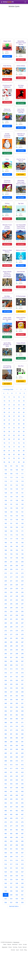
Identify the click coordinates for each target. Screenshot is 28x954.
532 (5, 879)
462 (17, 811)
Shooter (13, 950)
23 (19, 405)
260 (5, 619)
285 (11, 642)
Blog (25, 950)
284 (5, 642)
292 (5, 650)
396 (5, 749)
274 (17, 631)
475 (22, 822)
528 (5, 876)
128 (5, 493)
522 (17, 868)
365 (11, 719)
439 (22, 788)
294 (17, 650)
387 (22, 738)
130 (17, 493)
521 (11, 868)
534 (17, 879)
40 (4, 420)
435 (22, 784)
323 (22, 676)
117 (11, 481)
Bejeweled (4, 947)
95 (4, 462)
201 (11, 562)
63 (19, 435)
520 (5, 868)
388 (5, 742)
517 (11, 864)
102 (17, 466)
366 (17, 719)
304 (5, 661)
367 (22, 719)
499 (22, 845)
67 (14, 439)
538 (17, 883)
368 (5, 722)
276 (5, 634)
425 (11, 776)
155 (22, 516)
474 (17, 822)
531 (22, 876)
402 (17, 753)
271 (22, 627)
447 (22, 795)
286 (17, 642)
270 (17, 627)
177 (11, 539)
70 (4, 443)
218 (17, 577)
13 (19, 397)
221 (11, 581)
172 (5, 535)
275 (22, 631)
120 (5, 485)
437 (11, 788)
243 (22, 600)
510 (17, 856)
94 (23, 458)
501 (11, 849)
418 (17, 768)
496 (5, 845)
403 (22, 753)
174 (17, 535)
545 (11, 891)
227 (22, 585)
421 (11, 772)
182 (17, 542)
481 (11, 830)
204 (5, 565)
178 (17, 539)
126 (17, 489)
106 (17, 470)
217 (11, 577)
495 (22, 841)
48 (19, 424)
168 (5, 531)
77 (14, 447)
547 (22, 891)
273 (11, 631)
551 (22, 895)
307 (22, 661)
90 (4, 458)
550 (17, 895)
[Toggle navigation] (25, 2)
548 (5, 895)
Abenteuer (15, 944)
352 (5, 707)
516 (5, 864)
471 (22, 818)
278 (17, 634)
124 (5, 489)
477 (11, 826)
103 (22, 466)
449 (11, 799)
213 (11, 573)
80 (4, 451)
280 (5, 638)
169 (11, 531)
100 (5, 466)
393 (11, 745)
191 (22, 550)
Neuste (9, 944)
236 (5, 596)
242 (17, 600)
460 (5, 811)
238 (17, 596)
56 (9, 431)
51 (9, 428)
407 (22, 757)
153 (11, 516)
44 (23, 420)
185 (11, 546)
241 (11, 600)
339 (22, 692)
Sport (17, 950)
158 (17, 519)
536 (5, 883)
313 (11, 669)
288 (5, 646)
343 (22, 696)
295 (22, 650)
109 (11, 474)
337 (11, 692)
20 (4, 405)
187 (22, 546)
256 (5, 615)
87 (14, 454)
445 (11, 795)
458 (17, 807)
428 (5, 780)
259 (22, 615)
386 (17, 738)
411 (22, 761)
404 (5, 757)
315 (22, 669)
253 (11, 611)
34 (23, 412)
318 (17, 673)
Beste (4, 944)
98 (19, 462)
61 (9, 435)
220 (5, 581)
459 (22, 807)
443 (22, 791)
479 (22, 826)
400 (5, 753)
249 (11, 608)
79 (23, 447)
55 (4, 431)
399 (22, 749)
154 (17, 516)
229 (11, 588)
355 (22, 707)
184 (5, 546)
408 (5, 761)
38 (19, 416)
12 (14, 397)
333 (11, 688)
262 (17, 619)
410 (17, 761)
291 (22, 646)
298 (17, 654)
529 (11, 876)
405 (11, 757)
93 (19, 458)
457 (11, 807)
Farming (15, 947)
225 (11, 585)
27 (14, 408)
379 (22, 730)
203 (22, 562)
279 (22, 634)
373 (11, 726)
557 (11, 902)
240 (5, 600)
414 (17, 765)
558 (17, 902)
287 (22, 642)
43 (19, 420)
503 (22, 849)
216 (5, 577)
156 (5, 519)
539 (22, 883)
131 (22, 493)
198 (17, 558)
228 (5, 588)
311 (22, 665)
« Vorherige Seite (8, 389)
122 (17, 485)
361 (11, 715)
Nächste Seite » (14, 906)
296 (5, 654)
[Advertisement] (14, 23)
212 (5, 573)
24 (23, 405)
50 (4, 428)
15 (4, 401)
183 (22, 542)
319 (22, 673)
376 (5, 730)
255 (22, 611)
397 (11, 749)
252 (5, 611)
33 (19, 412)
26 (9, 408)
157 (11, 519)
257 (11, 615)
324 (5, 680)
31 (9, 412)
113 (11, 477)
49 (23, 424)
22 (14, 405)
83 (19, 451)
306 (17, 661)
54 (23, 428)
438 (17, 788)
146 (17, 508)
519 (22, 864)
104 (5, 470)
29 (23, 408)
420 (5, 772)
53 (19, 428)
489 (11, 837)
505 (11, 853)
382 (17, 734)
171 (22, 531)
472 (5, 822)
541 (11, 887)
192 (5, 554)
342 (17, 696)
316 (5, 673)
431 (22, 780)
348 (5, 703)
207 (22, 565)
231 (22, 588)
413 (11, 765)
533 (11, 879)
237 (11, 596)
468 (5, 818)
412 (5, 765)
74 (23, 443)
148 (5, 512)
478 (17, 826)
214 (17, 573)
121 (11, 485)
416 (5, 768)
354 (17, 707)
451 (22, 799)
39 (23, 416)
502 (17, 849)
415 (22, 765)
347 (22, 699)
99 (23, 462)
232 (5, 592)
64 (23, 435)
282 (17, 638)
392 (5, 745)
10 (4, 397)
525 (11, 872)
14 (23, 397)
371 (22, 722)
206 (17, 565)
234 (17, 592)
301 (11, 657)
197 (11, 558)
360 (5, 715)
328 (5, 684)
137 (11, 500)
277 (11, 634)
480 (5, 830)
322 (17, 676)
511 (22, 856)
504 (5, 853)
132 (5, 497)
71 (9, 443)
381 (11, 734)
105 (11, 470)
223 (22, 581)
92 (14, 458)
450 (17, 799)
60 (4, 435)
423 (22, 772)
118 (17, 481)
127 (22, 489)
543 (22, 887)
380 (5, 734)
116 (5, 481)
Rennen (25, 947)
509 (11, 856)
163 (22, 523)
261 (11, 619)
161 (11, 523)
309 (11, 665)
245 (11, 604)
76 (9, 447)
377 (11, 730)
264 (5, 623)
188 (5, 550)
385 (11, 738)
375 (22, 726)
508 (5, 856)
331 (22, 684)
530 (17, 876)
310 (17, 665)
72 (14, 443)
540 (5, 887)
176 (5, 539)
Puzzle (20, 947)
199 (22, 558)
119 (22, 481)
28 (19, 408)
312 (5, 669)
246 (17, 604)
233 (11, 592)
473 (11, 822)
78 (19, 447)
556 (5, 902)
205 (11, 565)
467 (22, 814)
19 (23, 401)
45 (4, 424)
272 (5, 631)
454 (17, 803)
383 (22, 734)
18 (19, 401)
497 (11, 845)
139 (22, 500)
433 (11, 784)
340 (5, 696)
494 (17, 841)
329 (11, 684)
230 (17, 588)
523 (22, 868)
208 (5, 569)
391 (22, 742)
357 (11, 711)
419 (22, 768)
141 (11, 504)
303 (22, 657)
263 (22, 619)
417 (11, 768)
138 (17, 500)
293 (11, 650)
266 (17, 623)
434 (17, 784)
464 (5, 814)
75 (4, 447)
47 (14, 424)
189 (11, 550)
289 (11, 646)
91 (9, 458)
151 (22, 512)
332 (5, 688)
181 (11, 542)
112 (5, 477)
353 (11, 707)
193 (11, 554)
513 (11, 860)
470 (17, 818)
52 (14, 428)
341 (11, 696)
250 (17, 608)
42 (14, 420)
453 (11, 803)
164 (5, 527)
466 (17, 814)
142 (17, 504)
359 (22, 711)
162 (17, 523)
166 (17, 527)
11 (9, 397)
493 (11, 841)
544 (5, 891)
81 (9, 451)
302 (17, 657)
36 (9, 416)
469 (11, 818)
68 (19, 439)
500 (5, 849)
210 (17, 569)
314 (17, 669)
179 (22, 539)
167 (22, 527)
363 (22, 715)
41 (9, 420)
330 (17, 684)
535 (22, 879)
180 (5, 542)
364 (5, 719)
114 (17, 477)
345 (11, 699)
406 (17, 757)
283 (22, 638)
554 (17, 899)
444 (5, 795)
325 (11, 680)
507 (22, 853)
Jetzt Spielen (7, 56)
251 (22, 608)
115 (22, 477)
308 (5, 665)
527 (22, 872)
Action (20, 944)
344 (5, 699)
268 (5, 627)
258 (17, 615)
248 (5, 608)
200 (5, 562)
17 (14, 401)
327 (22, 680)
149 (11, 512)
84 (23, 451)
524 (5, 872)
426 (17, 776)
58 (19, 431)
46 (9, 424)
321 (11, 676)
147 (22, 508)
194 (17, 554)
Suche (21, 950)
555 (22, 899)
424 (5, 776)
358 (17, 711)
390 (17, 742)
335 (22, 688)
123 (22, 485)
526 (17, 872)
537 (11, 883)
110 (17, 474)
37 (14, 416)
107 (22, 470)
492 (5, 841)
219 (22, 577)
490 (17, 837)
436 (5, 788)
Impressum (16, 942)
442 (17, 791)
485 (11, 833)
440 (5, 791)
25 (4, 408)
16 (9, 401)
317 (11, 673)
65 (4, 439)
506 (17, 853)
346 (17, 699)
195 (22, 554)
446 (17, 795)
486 (17, 833)
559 (22, 902)
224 (5, 585)
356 (5, 711)
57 (14, 431)
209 (11, 569)
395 (22, 745)
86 (9, 454)
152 (5, 516)
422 (17, 772)
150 (17, 512)
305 (11, 661)
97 (14, 462)
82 (14, 451)
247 (22, 604)
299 (22, 654)
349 (11, 703)
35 (4, 416)
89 (23, 454)
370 (17, 722)
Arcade (25, 944)
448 (5, 799)
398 (17, 749)
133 (11, 497)
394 (17, 745)
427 (22, 776)
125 (11, 489)
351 (22, 703)
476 (5, 826)
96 (9, 462)
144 (5, 508)
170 (17, 531)
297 (11, 654)
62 (14, 435)
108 (5, 474)
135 (22, 497)
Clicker (10, 947)
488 (5, 837)
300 (5, 657)
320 (5, 676)
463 (22, 811)
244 (5, 604)
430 (17, 780)
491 (22, 837)
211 (22, 569)
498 (17, 845)
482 (17, 830)
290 (17, 646)
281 (11, 638)
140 (5, 504)
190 (17, 550)
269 (11, 627)
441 (11, 791)
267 (22, 623)
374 (17, 726)
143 (22, 504)
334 (17, 688)
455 (22, 803)
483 (22, 830)
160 (5, 523)
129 (11, 493)
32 (14, 412)
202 (17, 562)
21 (9, 405)
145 (11, 508)
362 (17, 715)
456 (5, 807)
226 (17, 585)
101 (11, 466)
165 (11, 527)
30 (4, 412)
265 (11, 623)
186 (17, 546)
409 (11, 761)
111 (22, 474)
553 (11, 899)
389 (11, 742)
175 (22, 535)
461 (11, 811)
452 (5, 803)
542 (17, 887)
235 (22, 592)
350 (17, 703)
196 (5, 558)
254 (17, 611)
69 (23, 439)
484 (5, 833)
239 (22, 596)
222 (17, 581)
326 (17, 680)
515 (22, 860)
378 (17, 730)
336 (5, 692)
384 (5, 738)
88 (19, 454)
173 (11, 535)
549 (11, 895)
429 (11, 780)
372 (5, 726)
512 (5, 860)
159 (22, 519)
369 (11, 722)
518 (17, 864)
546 (17, 891)
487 (22, 833)
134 (17, 497)
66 (9, 439)
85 (4, 454)
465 (11, 814)
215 (22, 573)
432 (5, 784)
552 (5, 899)
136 (5, 500)
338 (17, 692)
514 (17, 860)
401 (11, 753)
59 (23, 431)
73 (19, 443)
